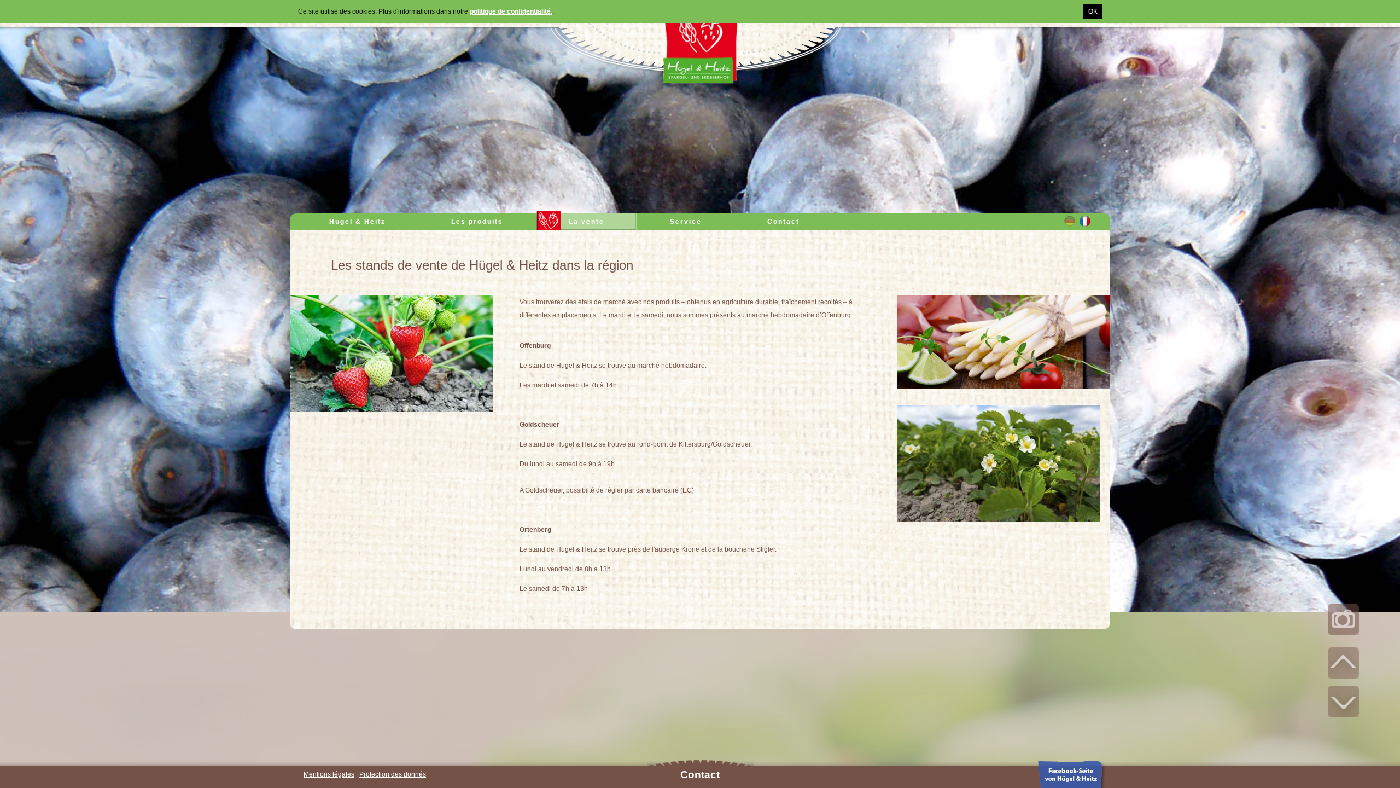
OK (1093, 11)
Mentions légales (329, 774)
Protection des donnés (392, 774)
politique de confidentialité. (511, 11)
